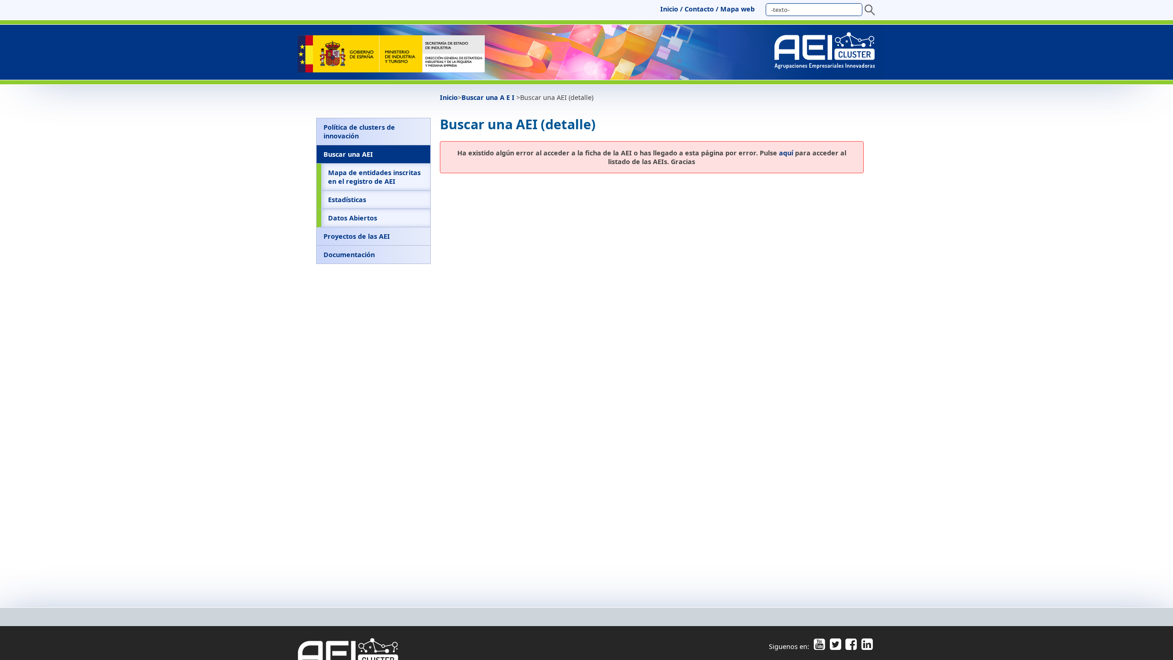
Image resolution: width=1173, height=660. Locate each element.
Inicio (669, 9)
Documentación (349, 254)
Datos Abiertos (352, 218)
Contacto (699, 9)
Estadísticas (347, 199)
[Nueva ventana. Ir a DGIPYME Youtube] (819, 646)
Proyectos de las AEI (356, 236)
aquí (786, 152)
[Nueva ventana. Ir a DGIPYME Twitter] (835, 646)
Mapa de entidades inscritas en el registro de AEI (374, 177)
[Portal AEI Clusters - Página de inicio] (391, 70)
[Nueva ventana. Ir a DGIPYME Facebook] (851, 646)
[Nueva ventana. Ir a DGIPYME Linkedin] (866, 646)
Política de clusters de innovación (359, 131)
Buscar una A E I (488, 97)
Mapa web (737, 9)
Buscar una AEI (348, 154)
